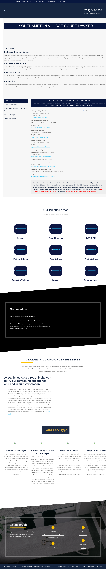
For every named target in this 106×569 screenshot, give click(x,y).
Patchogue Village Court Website (40, 117)
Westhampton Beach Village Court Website (43, 166)
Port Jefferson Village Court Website (41, 127)
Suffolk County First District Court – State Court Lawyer (15, 110)
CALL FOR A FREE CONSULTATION (92, 13)
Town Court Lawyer (9, 114)
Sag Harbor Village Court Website (40, 147)
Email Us (83, 548)
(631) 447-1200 (93, 10)
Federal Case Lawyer (16, 451)
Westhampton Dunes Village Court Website (43, 176)
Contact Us (9, 81)
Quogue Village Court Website (39, 137)
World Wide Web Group (43, 566)
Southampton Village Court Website (41, 156)
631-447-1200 (83, 535)
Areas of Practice (12, 72)
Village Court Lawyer (10, 118)
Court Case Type (55, 430)
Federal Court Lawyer (10, 104)
